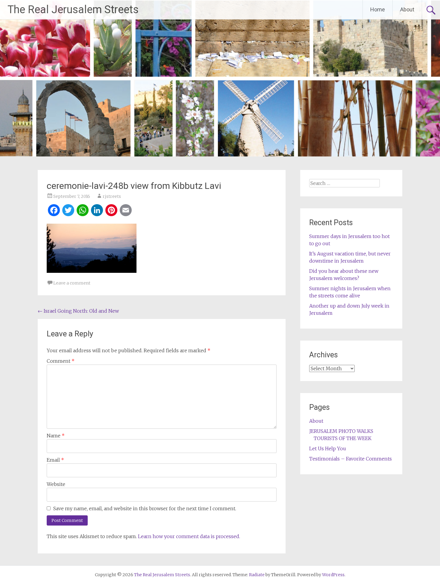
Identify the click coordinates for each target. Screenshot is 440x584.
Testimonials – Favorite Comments (350, 459)
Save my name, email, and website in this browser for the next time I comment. (144, 508)
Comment (61, 361)
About (407, 9)
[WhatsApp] (82, 211)
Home (377, 9)
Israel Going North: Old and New (78, 311)
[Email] (126, 211)
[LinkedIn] (97, 211)
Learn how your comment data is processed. (189, 536)
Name (56, 436)
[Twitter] (68, 211)
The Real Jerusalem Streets (73, 9)
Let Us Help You (327, 448)
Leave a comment (71, 283)
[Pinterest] (111, 211)
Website (56, 484)
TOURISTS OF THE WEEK (342, 438)
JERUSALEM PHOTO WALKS (341, 431)
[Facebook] (54, 211)
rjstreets (112, 196)
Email (55, 460)
